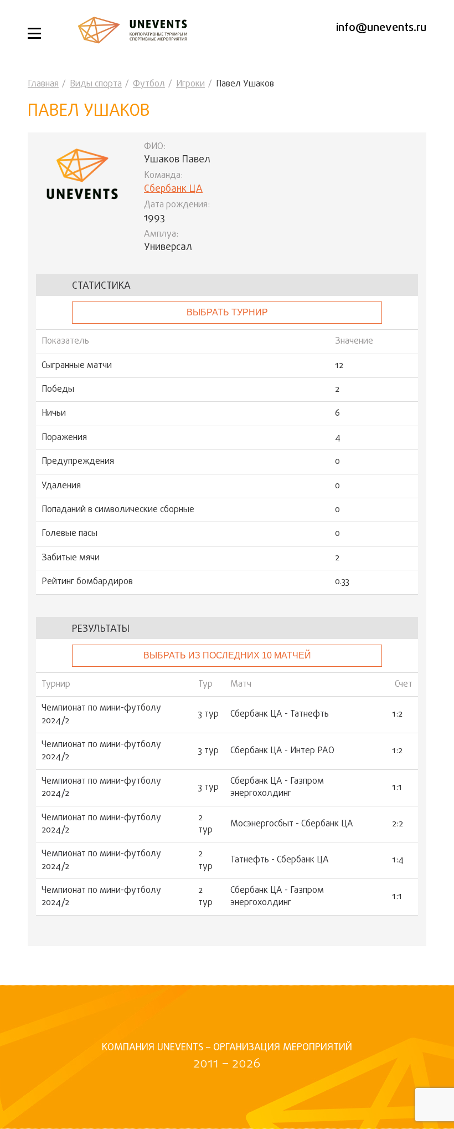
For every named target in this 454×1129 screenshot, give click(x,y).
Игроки (190, 84)
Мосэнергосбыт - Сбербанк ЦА (291, 824)
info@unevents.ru (381, 28)
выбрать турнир (227, 312)
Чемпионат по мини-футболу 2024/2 (101, 714)
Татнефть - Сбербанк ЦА (279, 860)
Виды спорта (96, 84)
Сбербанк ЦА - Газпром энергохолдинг (277, 787)
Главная (43, 84)
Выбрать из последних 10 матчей (227, 655)
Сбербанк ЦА (173, 189)
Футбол (149, 84)
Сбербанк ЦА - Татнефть (279, 714)
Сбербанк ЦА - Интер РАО (282, 751)
